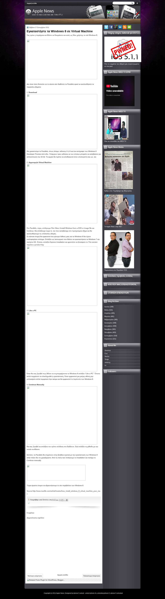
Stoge (107, 359)
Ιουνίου (106, 307)
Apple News (43, 11)
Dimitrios (46, 500)
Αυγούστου (108, 339)
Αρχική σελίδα (32, 3)
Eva (106, 353)
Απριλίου (107, 313)
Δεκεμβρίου (108, 326)
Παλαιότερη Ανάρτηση (91, 576)
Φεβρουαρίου (109, 319)
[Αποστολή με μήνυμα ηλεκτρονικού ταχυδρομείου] (60, 500)
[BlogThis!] (62, 500)
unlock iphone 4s (91, 593)
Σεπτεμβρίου (108, 336)
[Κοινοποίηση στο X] (64, 500)
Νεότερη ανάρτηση (35, 576)
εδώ (46, 154)
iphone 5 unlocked (117, 593)
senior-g (107, 362)
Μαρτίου (107, 316)
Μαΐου (106, 310)
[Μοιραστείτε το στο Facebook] (67, 500)
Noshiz (107, 356)
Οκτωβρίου (108, 332)
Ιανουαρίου (108, 323)
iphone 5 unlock (79, 593)
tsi (105, 365)
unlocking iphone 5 (103, 593)
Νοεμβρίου (108, 329)
